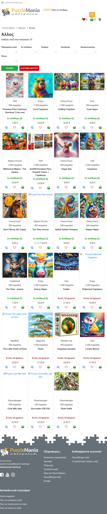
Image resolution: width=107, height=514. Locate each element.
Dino (92, 101)
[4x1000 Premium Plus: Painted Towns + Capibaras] (32, 188)
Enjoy (40, 101)
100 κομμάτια (40, 404)
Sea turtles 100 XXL (40, 409)
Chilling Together (66, 109)
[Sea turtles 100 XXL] (32, 427)
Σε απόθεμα (26, 47)
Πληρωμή (48, 465)
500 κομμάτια (15, 105)
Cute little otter (15, 409)
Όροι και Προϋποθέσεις (55, 473)
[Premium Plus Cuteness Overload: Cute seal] (6, 127)
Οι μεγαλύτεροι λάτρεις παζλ (85, 461)
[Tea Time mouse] (32, 248)
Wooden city (66, 341)
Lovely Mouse (92, 349)
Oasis (40, 349)
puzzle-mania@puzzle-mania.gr (14, 464)
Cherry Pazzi (66, 101)
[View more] (14, 97)
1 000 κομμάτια (41, 105)
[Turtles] (58, 307)
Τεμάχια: (45, 47)
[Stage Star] (58, 187)
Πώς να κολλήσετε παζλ (11, 500)
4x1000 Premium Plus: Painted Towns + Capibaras (41, 172)
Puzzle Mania (8, 28)
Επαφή (47, 481)
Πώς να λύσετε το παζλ (10, 508)
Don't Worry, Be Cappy (15, 229)
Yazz (66, 281)
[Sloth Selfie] (58, 427)
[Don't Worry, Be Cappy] (6, 248)
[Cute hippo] (84, 127)
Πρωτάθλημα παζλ (52, 477)
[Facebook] (2, 476)
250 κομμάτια (66, 345)
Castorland (15, 281)
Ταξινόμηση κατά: (9, 47)
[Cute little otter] (6, 427)
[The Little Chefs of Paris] (6, 367)
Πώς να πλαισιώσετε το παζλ (13, 504)
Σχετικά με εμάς (51, 469)
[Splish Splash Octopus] (58, 248)
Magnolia (40, 341)
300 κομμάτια (15, 345)
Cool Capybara (40, 109)
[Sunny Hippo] (32, 307)
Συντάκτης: (65, 47)
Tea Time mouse (40, 229)
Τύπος (4, 56)
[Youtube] (7, 476)
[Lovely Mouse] (84, 367)
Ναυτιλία (48, 461)
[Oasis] (32, 367)
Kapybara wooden (66, 349)
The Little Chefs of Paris (15, 349)
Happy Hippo (92, 229)
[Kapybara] (84, 187)
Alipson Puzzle (15, 161)
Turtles (66, 289)
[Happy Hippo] (84, 248)
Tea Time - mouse (14, 289)
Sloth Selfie (66, 409)
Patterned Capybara (92, 289)
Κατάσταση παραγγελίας (55, 457)
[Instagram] (13, 476)
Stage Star (66, 169)
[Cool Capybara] (32, 127)
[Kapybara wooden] (58, 367)
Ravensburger (14, 400)
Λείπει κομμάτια (7, 496)
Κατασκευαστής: (88, 47)
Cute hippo (92, 109)
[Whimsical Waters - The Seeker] (6, 187)
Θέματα (21, 28)
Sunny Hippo (40, 289)
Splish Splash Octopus (66, 229)
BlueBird (15, 341)
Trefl (15, 101)
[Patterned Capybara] (84, 307)
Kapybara (92, 169)
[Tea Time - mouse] (6, 307)
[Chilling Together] (58, 127)
